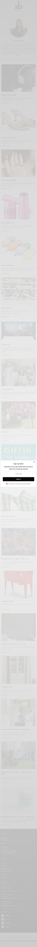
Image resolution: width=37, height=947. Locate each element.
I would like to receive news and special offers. (19, 483)
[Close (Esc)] (34, 463)
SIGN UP (18, 479)
